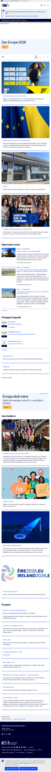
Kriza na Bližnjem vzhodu (10, 697)
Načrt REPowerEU (8, 687)
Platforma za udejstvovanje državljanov (15, 610)
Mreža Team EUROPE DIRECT (12, 545)
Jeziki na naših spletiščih (29, 750)
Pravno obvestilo (20, 752)
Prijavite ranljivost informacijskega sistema (12, 750)
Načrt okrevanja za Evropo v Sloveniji (14, 96)
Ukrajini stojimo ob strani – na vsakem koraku (16, 140)
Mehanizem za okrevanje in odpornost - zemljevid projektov (21, 675)
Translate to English (9, 16)
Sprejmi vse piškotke (11, 768)
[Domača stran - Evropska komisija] (6, 5)
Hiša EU (5, 186)
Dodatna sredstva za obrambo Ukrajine (28, 251)
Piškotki (39, 750)
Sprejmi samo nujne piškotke (28, 768)
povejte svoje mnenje (20, 719)
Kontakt (31, 747)
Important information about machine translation (26, 16)
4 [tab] (47, 57)
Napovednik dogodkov (15, 324)
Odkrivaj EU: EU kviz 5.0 (15, 344)
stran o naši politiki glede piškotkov (23, 763)
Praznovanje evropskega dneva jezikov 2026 (21, 334)
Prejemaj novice (8, 356)
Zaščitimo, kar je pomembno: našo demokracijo (17, 229)
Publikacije (6, 367)
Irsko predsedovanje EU (10, 591)
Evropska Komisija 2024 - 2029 (12, 652)
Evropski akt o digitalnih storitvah (13, 625)
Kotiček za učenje (8, 501)
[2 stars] (4, 719)
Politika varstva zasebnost (8, 752)
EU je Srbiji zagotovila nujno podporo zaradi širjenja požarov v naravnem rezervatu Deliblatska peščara (32, 270)
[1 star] (3, 719)
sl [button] (41, 5)
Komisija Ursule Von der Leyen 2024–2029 (15, 453)
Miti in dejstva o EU (8, 662)
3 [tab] (43, 57)
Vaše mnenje (7, 640)
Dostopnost (29, 752)
